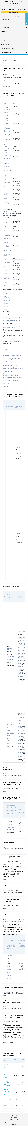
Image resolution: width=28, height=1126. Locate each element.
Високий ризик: (5, 44)
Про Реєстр (3, 9)
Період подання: (5, 40)
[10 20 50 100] (13, 1099)
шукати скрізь (23, 16)
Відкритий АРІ (12, 9)
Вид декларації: (5, 19)
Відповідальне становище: (7, 48)
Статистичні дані (22, 9)
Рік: (2, 23)
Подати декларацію (14, 12)
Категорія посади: (5, 35)
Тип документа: (5, 27)
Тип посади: (4, 31)
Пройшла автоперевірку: (7, 52)
